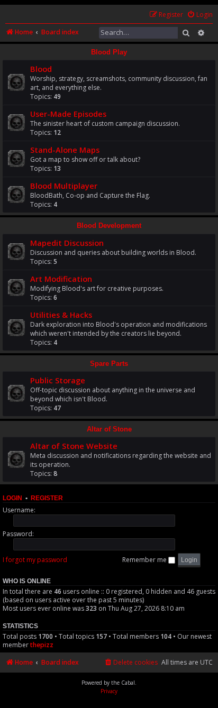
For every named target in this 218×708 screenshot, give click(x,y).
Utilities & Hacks (61, 314)
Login (12, 498)
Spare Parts (109, 363)
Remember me (145, 559)
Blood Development (109, 225)
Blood (41, 68)
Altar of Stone (109, 429)
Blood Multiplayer (63, 185)
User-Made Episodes (68, 113)
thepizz (41, 644)
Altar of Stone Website (73, 445)
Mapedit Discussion (67, 242)
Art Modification (61, 278)
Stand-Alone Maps (64, 149)
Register (47, 498)
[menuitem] (200, 15)
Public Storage (57, 380)
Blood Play (109, 52)
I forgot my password (35, 559)
